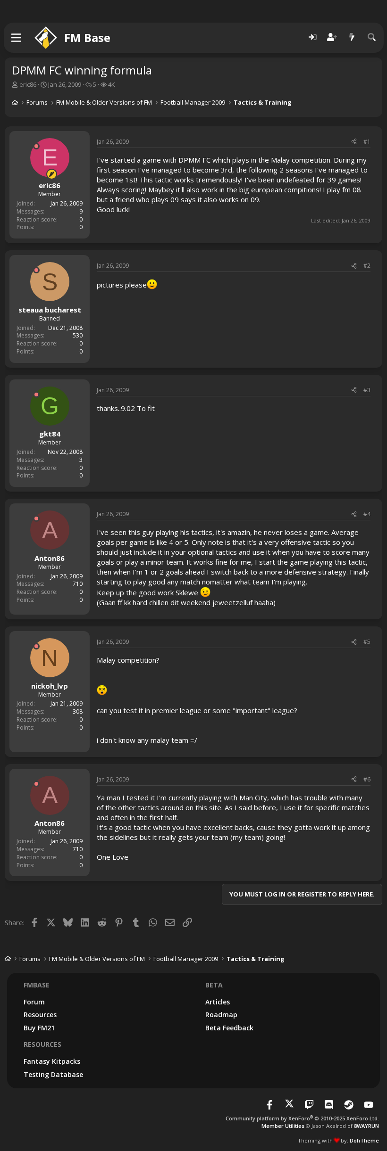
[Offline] (36, 146)
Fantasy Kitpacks (52, 1061)
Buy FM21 (39, 1027)
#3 (366, 390)
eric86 (27, 84)
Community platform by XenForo (302, 1118)
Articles (217, 1001)
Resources (40, 1014)
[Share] (354, 142)
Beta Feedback (229, 1027)
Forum (34, 1001)
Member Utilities (282, 1125)
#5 (366, 642)
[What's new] (352, 37)
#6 (366, 779)
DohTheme (364, 1140)
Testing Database (53, 1074)
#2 (366, 266)
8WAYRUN (366, 1125)
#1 (366, 142)
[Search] (372, 37)
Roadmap (221, 1014)
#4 (366, 514)
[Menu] (17, 38)
